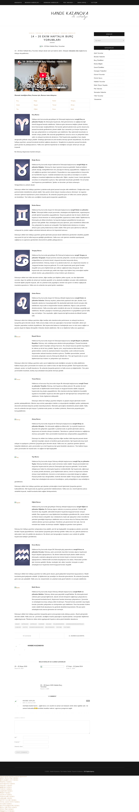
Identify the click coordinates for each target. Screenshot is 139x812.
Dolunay (48, 624)
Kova (54, 109)
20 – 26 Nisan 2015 (21, 666)
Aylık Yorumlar (98, 53)
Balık (72, 109)
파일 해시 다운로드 (6, 785)
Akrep (72, 105)
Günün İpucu (98, 78)
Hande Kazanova (77, 636)
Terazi (54, 105)
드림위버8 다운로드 (6, 791)
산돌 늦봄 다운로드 (6, 798)
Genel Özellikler (99, 67)
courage (41, 624)
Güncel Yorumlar (36, 33)
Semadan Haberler (51, 2)
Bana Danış (82, 2)
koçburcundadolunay (36, 627)
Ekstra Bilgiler (98, 64)
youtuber (67, 627)
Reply (88, 700)
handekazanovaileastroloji (75, 624)
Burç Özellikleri (98, 60)
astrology (25, 624)
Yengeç (73, 101)
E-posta (17, 742)
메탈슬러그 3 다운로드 (7, 811)
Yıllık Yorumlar (98, 96)
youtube (59, 627)
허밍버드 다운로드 (6, 782)
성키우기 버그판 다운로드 (8, 800)
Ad (16, 737)
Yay (17, 109)
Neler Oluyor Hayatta (100, 85)
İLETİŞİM (94, 2)
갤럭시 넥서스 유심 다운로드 (9, 778)
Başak (36, 105)
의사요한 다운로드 (6, 803)
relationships (49, 627)
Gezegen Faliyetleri (100, 71)
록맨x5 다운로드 (5, 793)
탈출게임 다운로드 (6, 787)
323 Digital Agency (89, 771)
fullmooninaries (58, 624)
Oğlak (36, 109)
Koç (17, 101)
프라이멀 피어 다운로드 (7, 783)
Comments (27, 636)
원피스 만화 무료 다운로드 (8, 807)
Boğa (35, 101)
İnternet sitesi (19, 746)
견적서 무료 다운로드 (7, 809)
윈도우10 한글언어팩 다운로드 (10, 805)
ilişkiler (18, 627)
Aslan (18, 105)
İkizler (54, 101)
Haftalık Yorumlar (52, 33)
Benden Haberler (32, 2)
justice (25, 627)
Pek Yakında (68, 2)
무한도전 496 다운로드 (7, 796)
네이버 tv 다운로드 (6, 794)
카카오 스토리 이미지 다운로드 (10, 802)
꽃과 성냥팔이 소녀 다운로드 (9, 780)
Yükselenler (97, 99)
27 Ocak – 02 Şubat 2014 (74, 666)
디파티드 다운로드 (6, 789)
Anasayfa (18, 2)
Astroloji (33, 624)
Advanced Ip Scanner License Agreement (13, 776)
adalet (17, 624)
